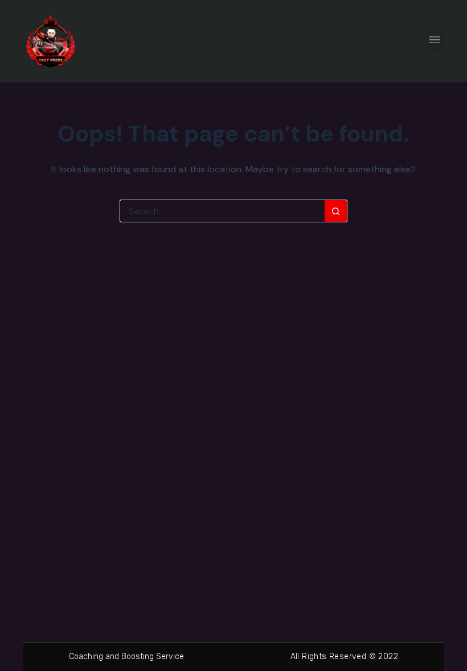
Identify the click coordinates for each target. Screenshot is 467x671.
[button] (434, 41)
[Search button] (336, 211)
